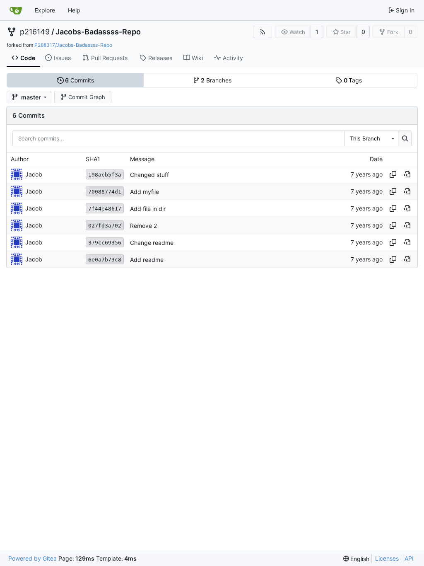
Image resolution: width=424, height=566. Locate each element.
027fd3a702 (104, 226)
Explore (45, 10)
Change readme (151, 242)
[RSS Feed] (262, 32)
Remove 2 (143, 225)
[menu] (356, 558)
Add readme (147, 259)
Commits (79, 80)
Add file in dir (148, 208)
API (409, 558)
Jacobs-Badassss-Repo (98, 32)
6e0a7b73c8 (104, 259)
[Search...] (405, 138)
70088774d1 (104, 192)
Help (74, 10)
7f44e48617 (104, 209)
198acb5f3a (104, 175)
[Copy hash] (393, 174)
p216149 (35, 32)
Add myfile (144, 191)
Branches (216, 80)
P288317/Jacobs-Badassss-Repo (73, 45)
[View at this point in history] (407, 174)
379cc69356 (104, 242)
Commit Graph (86, 97)
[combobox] (371, 138)
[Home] (15, 10)
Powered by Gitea (32, 558)
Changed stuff (149, 174)
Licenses (387, 558)
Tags (353, 80)
